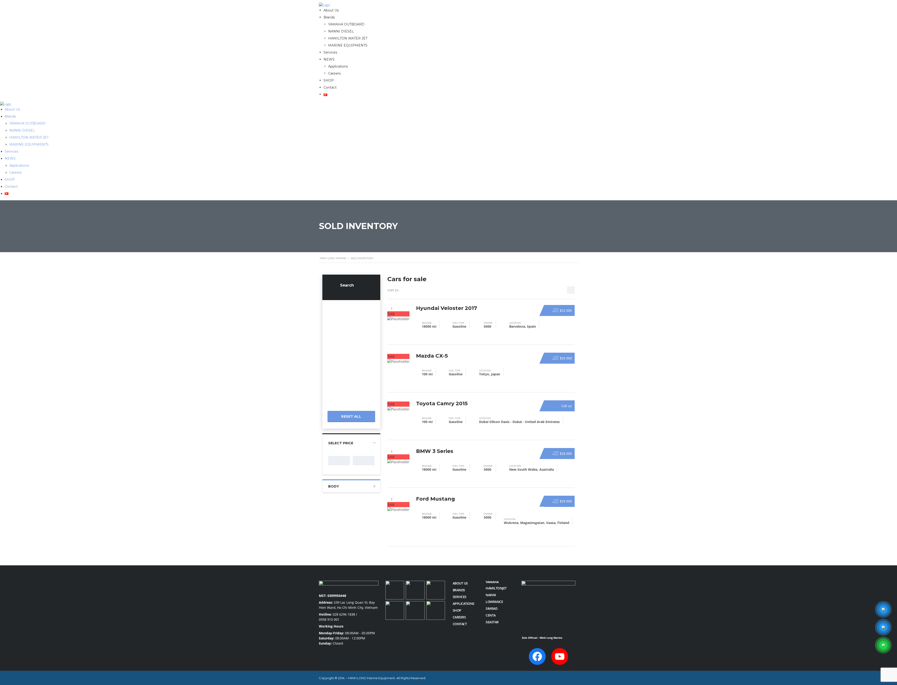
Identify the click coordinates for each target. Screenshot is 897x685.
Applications (338, 66)
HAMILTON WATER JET (347, 38)
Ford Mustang (435, 499)
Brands (329, 17)
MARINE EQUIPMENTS (347, 45)
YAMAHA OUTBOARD (346, 24)
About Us (331, 10)
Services (330, 52)
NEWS (329, 59)
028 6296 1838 (344, 614)
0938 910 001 (329, 619)
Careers (334, 73)
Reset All (347, 292)
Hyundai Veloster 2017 (446, 308)
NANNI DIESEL (341, 31)
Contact (330, 87)
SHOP (329, 80)
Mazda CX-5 (432, 356)
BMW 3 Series (434, 451)
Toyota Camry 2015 (442, 403)
